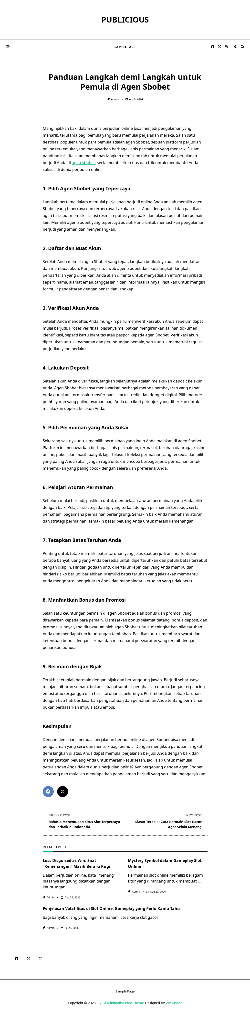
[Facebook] (212, 47)
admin (115, 99)
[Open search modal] (242, 47)
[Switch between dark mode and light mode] (235, 47)
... (68, 887)
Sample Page (125, 47)
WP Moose (174, 1003)
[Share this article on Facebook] (48, 791)
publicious (125, 19)
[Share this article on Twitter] (62, 791)
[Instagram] (226, 47)
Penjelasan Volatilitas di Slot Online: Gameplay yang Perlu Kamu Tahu (111, 908)
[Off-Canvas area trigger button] (8, 47)
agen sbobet (83, 162)
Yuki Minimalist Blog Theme (122, 1003)
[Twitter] (219, 47)
